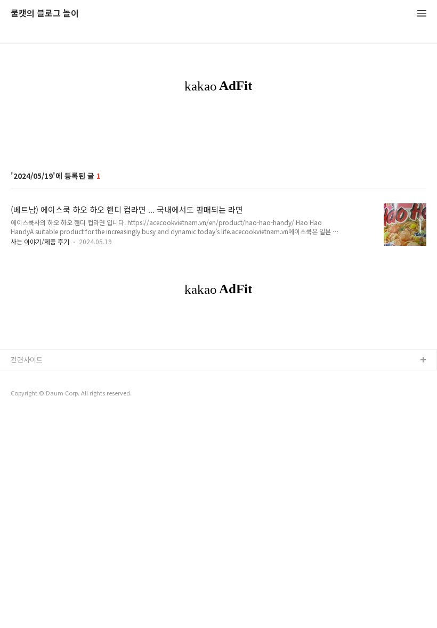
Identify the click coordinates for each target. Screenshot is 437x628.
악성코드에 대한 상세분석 (48, 378)
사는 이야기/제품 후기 (40, 241)
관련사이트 (27, 359)
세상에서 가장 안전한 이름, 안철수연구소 (71, 395)
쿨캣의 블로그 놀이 (45, 13)
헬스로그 (24, 412)
